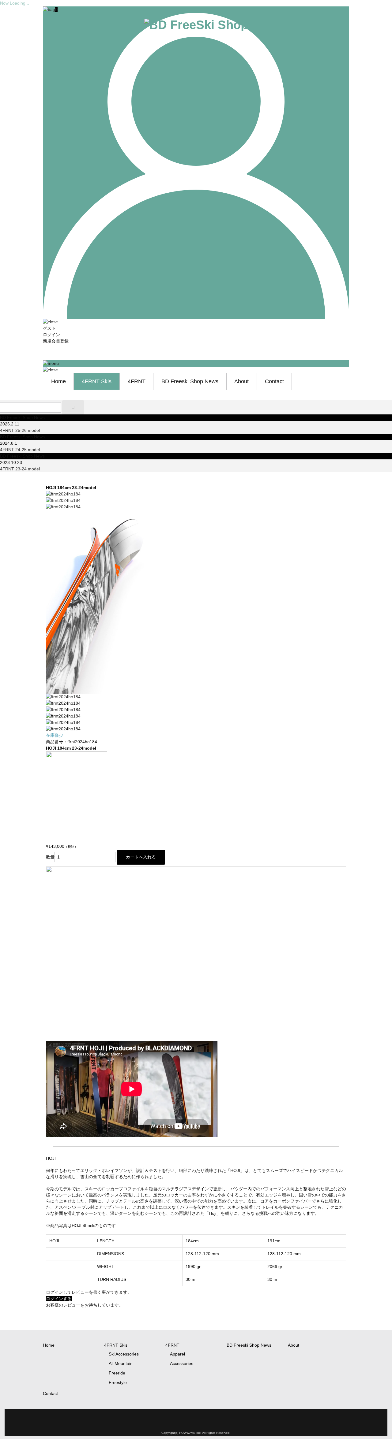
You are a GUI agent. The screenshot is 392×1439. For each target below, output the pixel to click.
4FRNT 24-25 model (20, 449)
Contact (274, 381)
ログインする (59, 1298)
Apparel (177, 1354)
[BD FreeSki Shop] (196, 25)
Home (58, 381)
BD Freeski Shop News (189, 381)
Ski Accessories (124, 1354)
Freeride (117, 1372)
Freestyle (118, 1382)
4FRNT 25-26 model (20, 430)
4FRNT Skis (96, 381)
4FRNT (136, 381)
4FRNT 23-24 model (20, 468)
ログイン (51, 334)
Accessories (181, 1363)
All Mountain (121, 1363)
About (241, 381)
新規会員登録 (56, 341)
